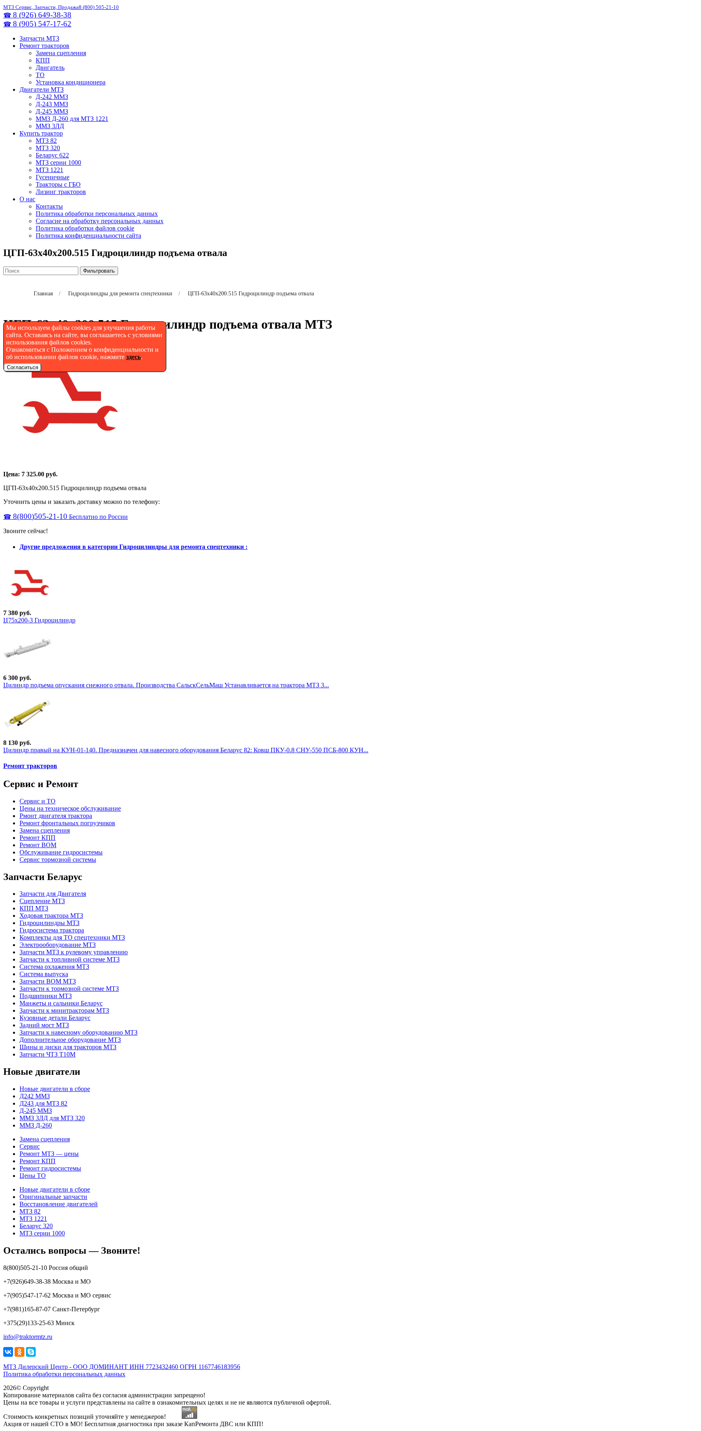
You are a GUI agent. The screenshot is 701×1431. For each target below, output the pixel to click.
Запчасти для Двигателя (52, 893)
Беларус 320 (36, 1225)
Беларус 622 (52, 155)
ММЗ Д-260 (35, 1125)
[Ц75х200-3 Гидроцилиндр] (27, 605)
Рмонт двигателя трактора (55, 815)
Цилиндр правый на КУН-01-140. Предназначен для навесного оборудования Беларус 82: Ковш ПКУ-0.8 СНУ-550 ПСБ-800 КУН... (185, 750)
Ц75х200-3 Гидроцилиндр (39, 620)
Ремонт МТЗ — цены (49, 1153)
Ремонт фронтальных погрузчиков (67, 823)
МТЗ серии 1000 (58, 162)
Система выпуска (43, 973)
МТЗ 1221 (49, 169)
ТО (40, 74)
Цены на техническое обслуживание (70, 808)
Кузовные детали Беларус (54, 1017)
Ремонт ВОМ (37, 844)
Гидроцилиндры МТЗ (49, 922)
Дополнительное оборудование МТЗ (70, 1039)
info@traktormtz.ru (27, 1336)
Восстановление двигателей (58, 1204)
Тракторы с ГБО (58, 184)
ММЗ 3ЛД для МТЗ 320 (52, 1118)
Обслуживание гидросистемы (61, 852)
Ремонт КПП (37, 837)
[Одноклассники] (19, 1352)
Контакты (49, 206)
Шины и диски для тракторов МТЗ (67, 1047)
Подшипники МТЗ (45, 995)
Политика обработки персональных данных (97, 213)
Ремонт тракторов (44, 45)
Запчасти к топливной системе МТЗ (69, 959)
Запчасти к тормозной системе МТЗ (69, 988)
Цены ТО (32, 1175)
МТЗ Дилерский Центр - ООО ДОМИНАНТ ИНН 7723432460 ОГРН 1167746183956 (121, 1366)
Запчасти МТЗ (39, 38)
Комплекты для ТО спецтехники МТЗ (72, 937)
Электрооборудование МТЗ (57, 944)
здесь (133, 356)
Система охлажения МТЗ (54, 966)
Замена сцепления (61, 52)
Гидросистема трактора (51, 930)
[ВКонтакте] (8, 1352)
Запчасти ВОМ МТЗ (47, 981)
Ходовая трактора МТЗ (51, 915)
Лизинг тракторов (61, 191)
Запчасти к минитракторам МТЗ (64, 1010)
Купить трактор (41, 133)
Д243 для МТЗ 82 (43, 1103)
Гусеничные (52, 177)
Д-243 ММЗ (52, 104)
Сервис (29, 1146)
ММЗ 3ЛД (50, 126)
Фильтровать (99, 271)
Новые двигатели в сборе (54, 1088)
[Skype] (31, 1352)
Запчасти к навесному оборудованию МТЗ (78, 1032)
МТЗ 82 (46, 140)
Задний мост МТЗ (44, 1025)
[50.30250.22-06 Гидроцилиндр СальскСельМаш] (27, 670)
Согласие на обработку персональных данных (99, 220)
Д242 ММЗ (34, 1096)
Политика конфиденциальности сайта (88, 235)
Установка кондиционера (70, 82)
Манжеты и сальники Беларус (61, 1003)
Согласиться (22, 367)
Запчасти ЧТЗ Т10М (47, 1054)
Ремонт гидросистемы (50, 1168)
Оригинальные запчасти (53, 1196)
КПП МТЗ (33, 908)
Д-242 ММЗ (52, 96)
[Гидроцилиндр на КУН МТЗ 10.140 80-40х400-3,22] (27, 735)
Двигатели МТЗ (41, 89)
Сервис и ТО (37, 801)
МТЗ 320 (48, 147)
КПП (43, 60)
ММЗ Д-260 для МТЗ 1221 (72, 118)
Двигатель (50, 67)
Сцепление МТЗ (42, 900)
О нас (27, 199)
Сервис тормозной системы (57, 859)
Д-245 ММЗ (52, 111)
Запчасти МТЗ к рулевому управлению (73, 952)
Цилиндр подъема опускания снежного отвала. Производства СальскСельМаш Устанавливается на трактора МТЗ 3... (166, 685)
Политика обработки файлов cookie (85, 228)
